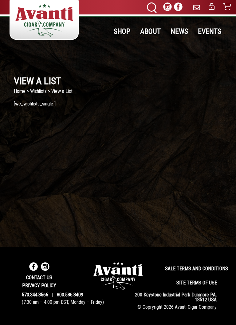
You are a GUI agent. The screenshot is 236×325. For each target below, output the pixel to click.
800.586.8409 (70, 295)
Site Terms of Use (196, 283)
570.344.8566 (35, 295)
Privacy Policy (39, 285)
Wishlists (38, 91)
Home (20, 91)
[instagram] (167, 7)
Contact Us (39, 277)
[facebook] (178, 7)
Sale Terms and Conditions (196, 268)
